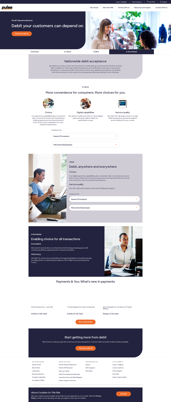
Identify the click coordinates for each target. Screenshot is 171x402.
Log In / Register (121, 2)
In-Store (67, 52)
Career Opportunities (119, 377)
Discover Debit (64, 371)
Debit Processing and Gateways (69, 374)
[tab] (34, 51)
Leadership (35, 371)
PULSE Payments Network (67, 365)
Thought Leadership (38, 377)
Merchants (89, 371)
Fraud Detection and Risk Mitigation (70, 377)
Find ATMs (151, 2)
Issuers (88, 365)
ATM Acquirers (90, 368)
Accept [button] (123, 394)
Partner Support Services (67, 380)
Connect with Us (117, 368)
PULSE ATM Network (66, 368)
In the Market (131, 52)
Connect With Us (161, 8)
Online (96, 52)
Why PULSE (94, 8)
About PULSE (36, 365)
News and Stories (38, 374)
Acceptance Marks (38, 380)
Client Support (137, 2)
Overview (35, 52)
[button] (22, 33)
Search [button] (164, 2)
